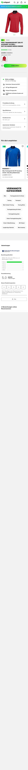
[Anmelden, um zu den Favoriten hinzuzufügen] (2, 66)
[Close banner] (26, 7)
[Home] (5, 2)
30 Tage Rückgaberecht (11, 87)
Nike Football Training (8, 205)
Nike (5, 196)
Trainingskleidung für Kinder (14, 209)
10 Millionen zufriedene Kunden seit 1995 (14, 94)
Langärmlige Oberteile (8, 227)
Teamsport (18, 200)
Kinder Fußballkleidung (9, 223)
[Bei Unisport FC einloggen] (18, 2)
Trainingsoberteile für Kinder (17, 196)
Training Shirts (21, 205)
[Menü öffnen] (25, 2)
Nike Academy (21, 227)
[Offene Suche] (14, 2)
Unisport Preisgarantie (11, 90)
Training (9, 200)
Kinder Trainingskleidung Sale (14, 218)
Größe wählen (15, 65)
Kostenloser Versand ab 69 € (13, 84)
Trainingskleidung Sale (14, 214)
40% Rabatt (22, 223)
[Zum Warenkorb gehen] (21, 2)
